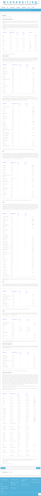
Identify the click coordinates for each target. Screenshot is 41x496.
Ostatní (12, 10)
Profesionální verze (7, 10)
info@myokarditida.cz (37, 3)
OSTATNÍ (33, 7)
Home (2, 10)
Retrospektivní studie (19, 10)
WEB (7, 7)
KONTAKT (2, 491)
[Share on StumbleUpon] (6, 461)
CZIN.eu (32, 482)
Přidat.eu (39, 482)
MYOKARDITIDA (12, 7)
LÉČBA (29, 7)
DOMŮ (2, 483)
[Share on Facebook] (2, 461)
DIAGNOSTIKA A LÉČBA (4, 488)
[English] (39, 1)
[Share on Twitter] (3, 461)
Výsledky (25, 10)
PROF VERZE (3, 7)
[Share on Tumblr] (5, 461)
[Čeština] (38, 1)
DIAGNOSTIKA (24, 7)
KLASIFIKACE (18, 7)
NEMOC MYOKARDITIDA (4, 486)
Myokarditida (20, 2)
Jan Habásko (9, 16)
